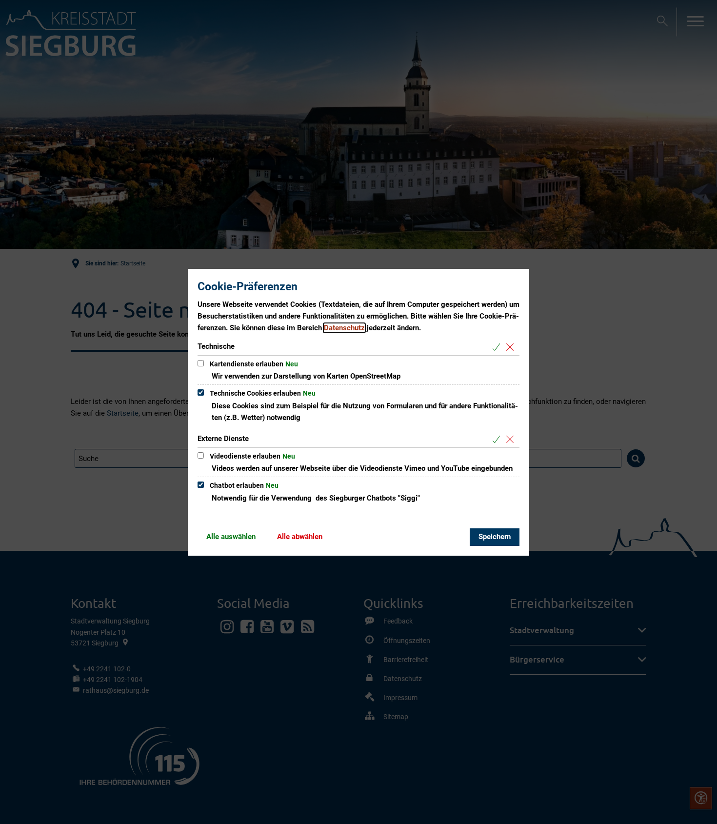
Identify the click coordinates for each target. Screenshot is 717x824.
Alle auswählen (231, 536)
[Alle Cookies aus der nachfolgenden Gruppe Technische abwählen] (512, 347)
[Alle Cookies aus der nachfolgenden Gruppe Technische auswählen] (498, 347)
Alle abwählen (299, 536)
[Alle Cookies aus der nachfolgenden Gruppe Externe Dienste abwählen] (512, 439)
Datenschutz (344, 327)
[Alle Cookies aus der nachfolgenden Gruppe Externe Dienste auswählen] (498, 439)
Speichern (494, 536)
